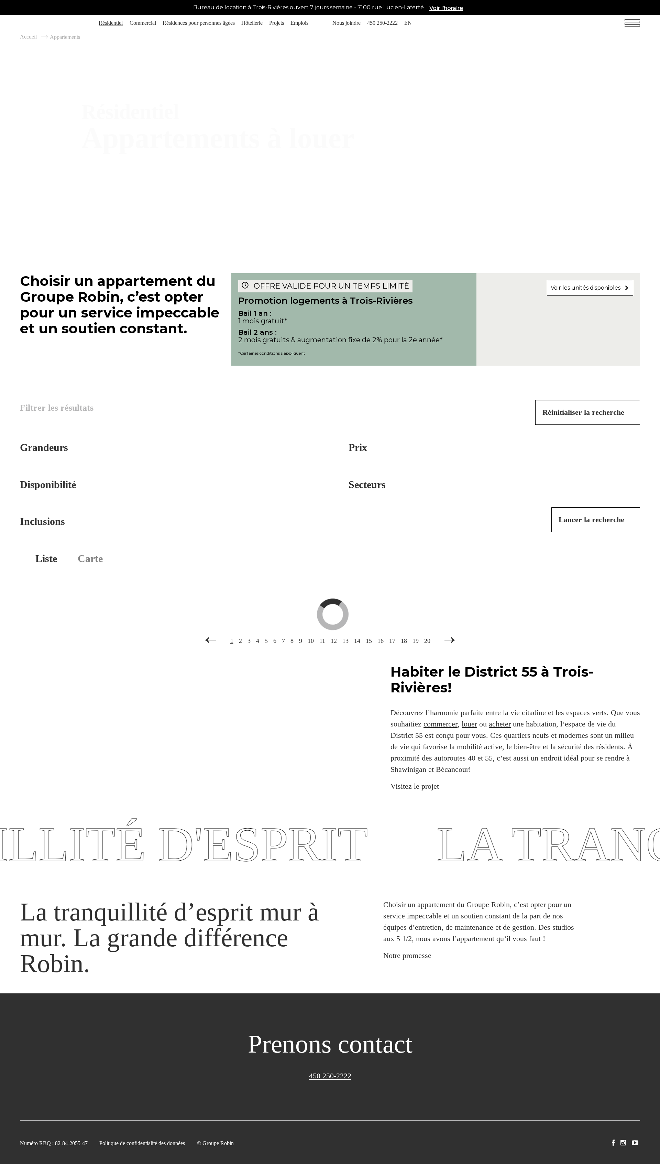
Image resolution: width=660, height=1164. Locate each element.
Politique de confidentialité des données (142, 1143)
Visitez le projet (414, 786)
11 (322, 640)
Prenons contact (330, 1044)
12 (334, 640)
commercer (441, 724)
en (408, 23)
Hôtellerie (252, 23)
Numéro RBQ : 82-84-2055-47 (54, 1143)
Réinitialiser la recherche (583, 412)
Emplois (299, 23)
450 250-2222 (382, 23)
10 (311, 640)
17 (392, 640)
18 (404, 640)
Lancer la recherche (591, 519)
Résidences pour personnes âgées (199, 23)
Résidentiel (111, 23)
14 (357, 640)
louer (469, 724)
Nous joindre (346, 23)
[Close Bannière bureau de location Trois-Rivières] (653, 7)
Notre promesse (407, 955)
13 (345, 640)
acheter (500, 724)
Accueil (28, 37)
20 (427, 640)
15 (369, 640)
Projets (276, 23)
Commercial (143, 23)
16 (380, 640)
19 (415, 640)
